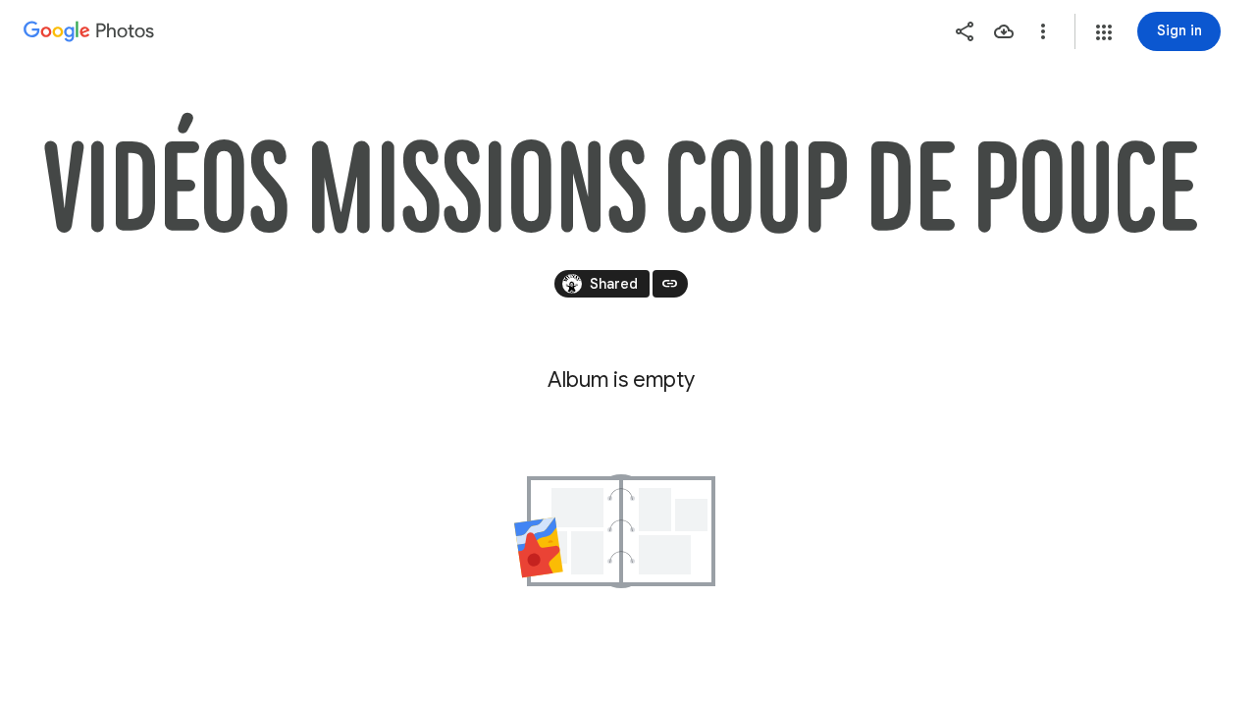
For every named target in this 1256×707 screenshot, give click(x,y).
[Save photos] (1003, 31)
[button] (1104, 32)
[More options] (1043, 31)
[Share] (964, 31)
